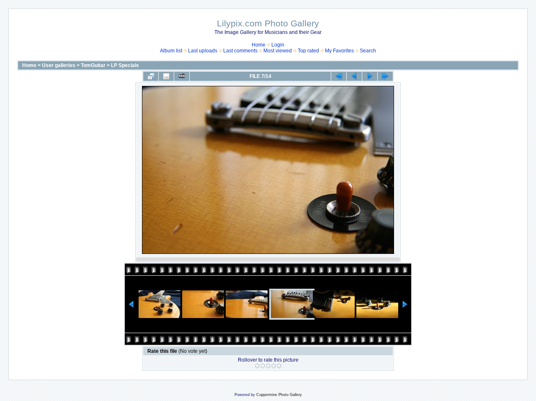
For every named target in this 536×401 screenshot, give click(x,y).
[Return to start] (338, 76)
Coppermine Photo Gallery (279, 395)
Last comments (240, 51)
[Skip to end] (385, 76)
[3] (268, 366)
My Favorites (339, 51)
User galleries (58, 65)
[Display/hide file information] (166, 76)
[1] (257, 366)
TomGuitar (93, 65)
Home (258, 45)
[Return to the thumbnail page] (150, 76)
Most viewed (277, 51)
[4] (273, 366)
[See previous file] (354, 76)
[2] (262, 366)
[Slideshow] (181, 76)
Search (368, 51)
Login (277, 45)
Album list (171, 51)
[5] (279, 366)
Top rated (308, 51)
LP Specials (125, 65)
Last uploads (202, 51)
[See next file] (369, 76)
